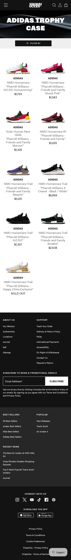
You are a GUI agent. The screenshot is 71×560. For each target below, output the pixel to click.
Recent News (11, 446)
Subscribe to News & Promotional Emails (30, 372)
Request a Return (45, 362)
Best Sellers (11, 414)
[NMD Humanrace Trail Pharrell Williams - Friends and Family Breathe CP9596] (53, 217)
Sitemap (7, 352)
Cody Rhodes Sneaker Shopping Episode (18, 463)
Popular (42, 414)
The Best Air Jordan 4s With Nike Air (18, 454)
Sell (4, 347)
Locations (8, 336)
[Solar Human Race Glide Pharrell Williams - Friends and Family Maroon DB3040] (18, 116)
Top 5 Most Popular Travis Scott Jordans (18, 471)
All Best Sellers (10, 421)
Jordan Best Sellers (12, 426)
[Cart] (66, 5)
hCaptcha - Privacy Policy (35, 547)
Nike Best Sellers (11, 431)
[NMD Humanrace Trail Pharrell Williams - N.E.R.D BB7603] (18, 217)
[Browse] (6, 5)
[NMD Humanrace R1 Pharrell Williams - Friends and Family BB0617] (53, 116)
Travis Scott (42, 426)
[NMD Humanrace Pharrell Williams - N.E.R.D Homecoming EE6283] (18, 67)
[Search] (54, 5)
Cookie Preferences (35, 541)
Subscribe (57, 381)
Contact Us (42, 357)
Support (42, 319)
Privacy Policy (35, 528)
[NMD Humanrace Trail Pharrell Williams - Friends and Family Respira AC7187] (18, 168)
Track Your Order (45, 326)
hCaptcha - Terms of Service (35, 554)
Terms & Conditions (35, 535)
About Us (9, 319)
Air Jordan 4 (42, 431)
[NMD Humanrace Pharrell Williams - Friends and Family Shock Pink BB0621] (53, 67)
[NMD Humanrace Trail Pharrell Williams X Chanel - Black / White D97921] (53, 168)
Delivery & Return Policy (48, 331)
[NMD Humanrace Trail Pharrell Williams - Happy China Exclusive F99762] (18, 266)
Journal (6, 341)
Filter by (35, 43)
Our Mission (9, 326)
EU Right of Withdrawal (48, 352)
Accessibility (43, 347)
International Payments (48, 341)
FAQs (39, 336)
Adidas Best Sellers (12, 436)
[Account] (60, 5)
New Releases (43, 421)
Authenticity (9, 331)
